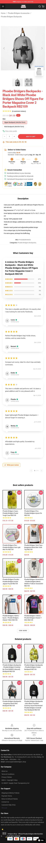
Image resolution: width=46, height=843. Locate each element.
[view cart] (43, 6)
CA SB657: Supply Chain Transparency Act (15, 783)
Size (4, 119)
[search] (39, 6)
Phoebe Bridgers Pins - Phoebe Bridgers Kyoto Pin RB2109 (33, 513)
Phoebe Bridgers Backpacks (11, 17)
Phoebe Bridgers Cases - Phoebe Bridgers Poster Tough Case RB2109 (11, 513)
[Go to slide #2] (28, 82)
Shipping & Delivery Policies (10, 793)
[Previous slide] (4, 48)
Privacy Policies (6, 777)
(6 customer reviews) (19, 111)
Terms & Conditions (7, 774)
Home (3, 13)
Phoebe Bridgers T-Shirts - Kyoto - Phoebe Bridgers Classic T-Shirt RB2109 (11, 618)
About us (4, 771)
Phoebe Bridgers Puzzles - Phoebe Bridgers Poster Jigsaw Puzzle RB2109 (11, 582)
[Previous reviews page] (31, 471)
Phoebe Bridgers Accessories (19, 13)
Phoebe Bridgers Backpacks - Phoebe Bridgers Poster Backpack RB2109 (33, 667)
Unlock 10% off (4, 833)
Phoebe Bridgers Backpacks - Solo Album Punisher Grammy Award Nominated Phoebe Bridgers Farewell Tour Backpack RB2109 (33, 705)
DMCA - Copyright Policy (9, 780)
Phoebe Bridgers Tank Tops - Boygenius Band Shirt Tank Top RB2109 (33, 547)
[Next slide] (42, 48)
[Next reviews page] (41, 471)
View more (23, 630)
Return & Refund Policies (9, 799)
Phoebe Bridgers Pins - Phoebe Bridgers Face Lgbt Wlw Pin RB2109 (11, 547)
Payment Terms (6, 796)
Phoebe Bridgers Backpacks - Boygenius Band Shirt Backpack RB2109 (12, 703)
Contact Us (5, 802)
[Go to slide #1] (17, 82)
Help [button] (42, 840)
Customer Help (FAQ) (8, 805)
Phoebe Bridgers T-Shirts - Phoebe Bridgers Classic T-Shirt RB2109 (33, 618)
